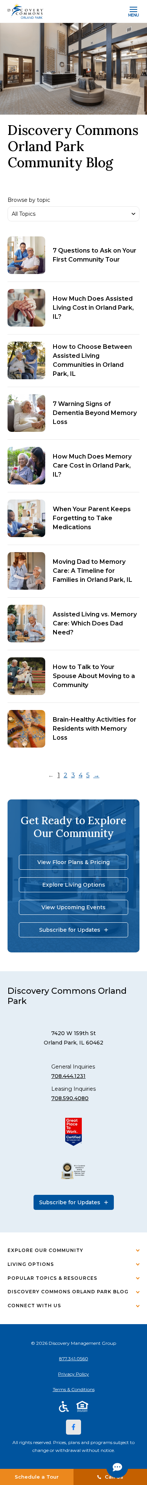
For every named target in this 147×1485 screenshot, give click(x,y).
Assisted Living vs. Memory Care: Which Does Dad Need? (95, 623)
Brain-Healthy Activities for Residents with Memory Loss (94, 728)
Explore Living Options (73, 884)
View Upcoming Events (73, 907)
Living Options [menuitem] (31, 1264)
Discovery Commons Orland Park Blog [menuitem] (68, 1291)
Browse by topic (29, 200)
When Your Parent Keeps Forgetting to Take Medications (92, 518)
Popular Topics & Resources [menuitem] (52, 1278)
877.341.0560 (73, 1358)
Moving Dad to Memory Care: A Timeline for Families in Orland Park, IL (92, 570)
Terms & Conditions (74, 1389)
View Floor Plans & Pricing (73, 862)
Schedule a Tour (37, 1477)
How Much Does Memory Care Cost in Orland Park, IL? (92, 465)
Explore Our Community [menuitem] (45, 1250)
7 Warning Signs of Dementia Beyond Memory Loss (95, 412)
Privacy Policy (73, 1374)
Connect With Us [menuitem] (34, 1305)
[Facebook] (73, 1427)
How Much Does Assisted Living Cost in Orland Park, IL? (93, 307)
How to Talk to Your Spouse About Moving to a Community (94, 676)
